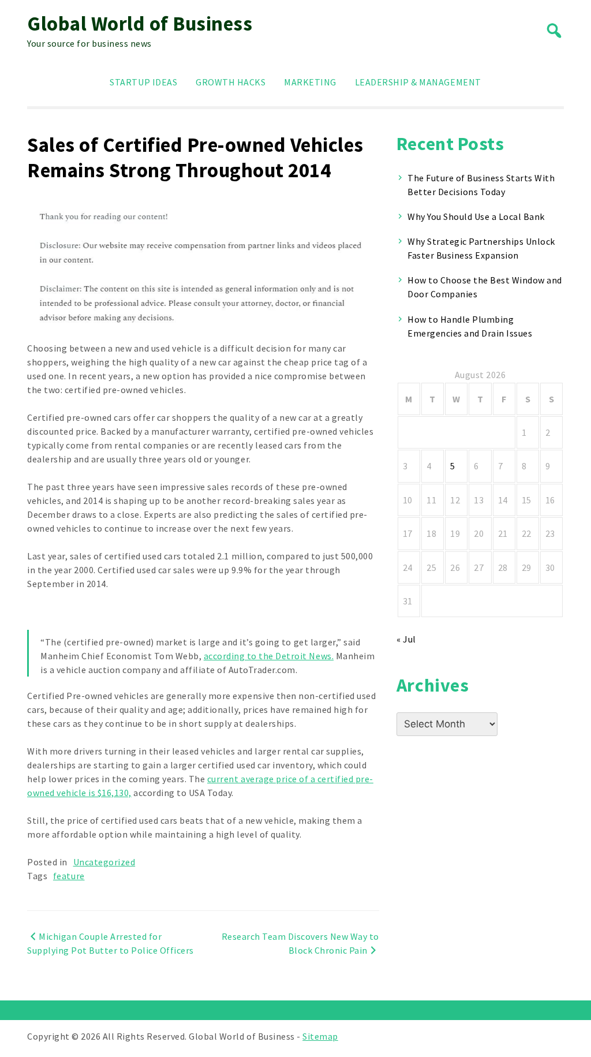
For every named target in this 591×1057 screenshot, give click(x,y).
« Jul (406, 639)
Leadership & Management (418, 82)
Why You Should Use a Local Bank (476, 216)
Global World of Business (139, 23)
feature (69, 876)
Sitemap (320, 1036)
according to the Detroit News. (269, 656)
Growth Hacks (230, 82)
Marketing (310, 82)
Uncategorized (104, 862)
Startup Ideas (143, 82)
